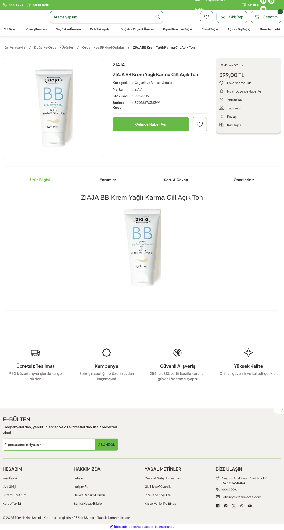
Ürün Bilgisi (40, 179)
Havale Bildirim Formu (89, 495)
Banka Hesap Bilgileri (89, 503)
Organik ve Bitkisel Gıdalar (153, 83)
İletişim (79, 478)
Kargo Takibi (12, 503)
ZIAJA (138, 89)
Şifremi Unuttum (14, 495)
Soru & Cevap (176, 179)
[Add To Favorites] (200, 124)
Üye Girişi (9, 486)
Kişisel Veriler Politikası (161, 503)
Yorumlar (108, 179)
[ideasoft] (119, 527)
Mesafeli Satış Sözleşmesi (163, 478)
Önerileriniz (244, 179)
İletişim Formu (84, 486)
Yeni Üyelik (10, 478)
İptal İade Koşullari (158, 495)
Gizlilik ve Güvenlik (158, 486)
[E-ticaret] (141, 527)
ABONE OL (106, 445)
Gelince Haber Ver (151, 124)
